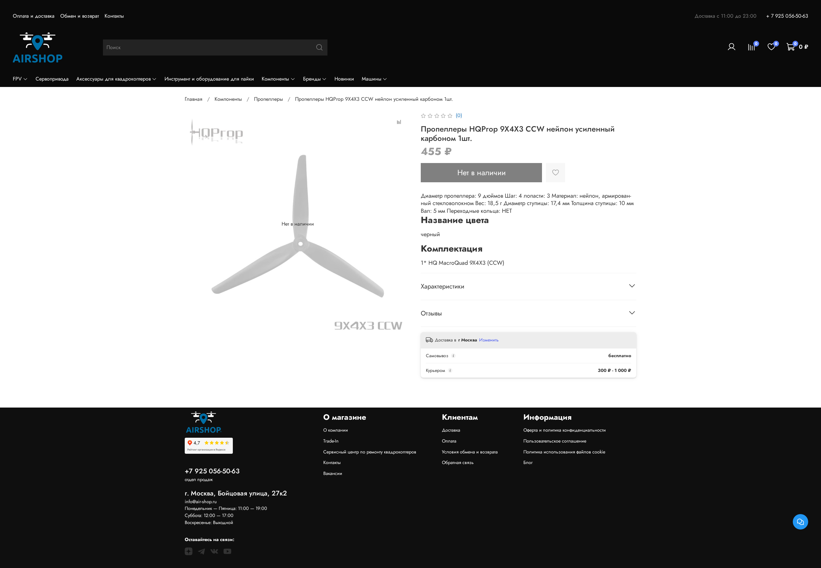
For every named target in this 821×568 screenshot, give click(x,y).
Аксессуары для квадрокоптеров (113, 78)
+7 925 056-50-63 (212, 471)
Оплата (449, 441)
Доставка (451, 430)
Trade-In (331, 441)
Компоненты (275, 78)
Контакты (114, 16)
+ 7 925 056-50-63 (787, 16)
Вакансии (332, 473)
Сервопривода (52, 78)
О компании (335, 430)
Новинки (344, 78)
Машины (371, 78)
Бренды (312, 78)
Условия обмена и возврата (470, 452)
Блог (528, 462)
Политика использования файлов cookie (564, 452)
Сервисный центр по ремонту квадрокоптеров (369, 452)
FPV (17, 78)
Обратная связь (458, 462)
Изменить (489, 340)
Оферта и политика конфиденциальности (564, 430)
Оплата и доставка (34, 16)
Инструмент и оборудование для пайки (209, 78)
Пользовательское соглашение (554, 441)
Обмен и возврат (79, 16)
